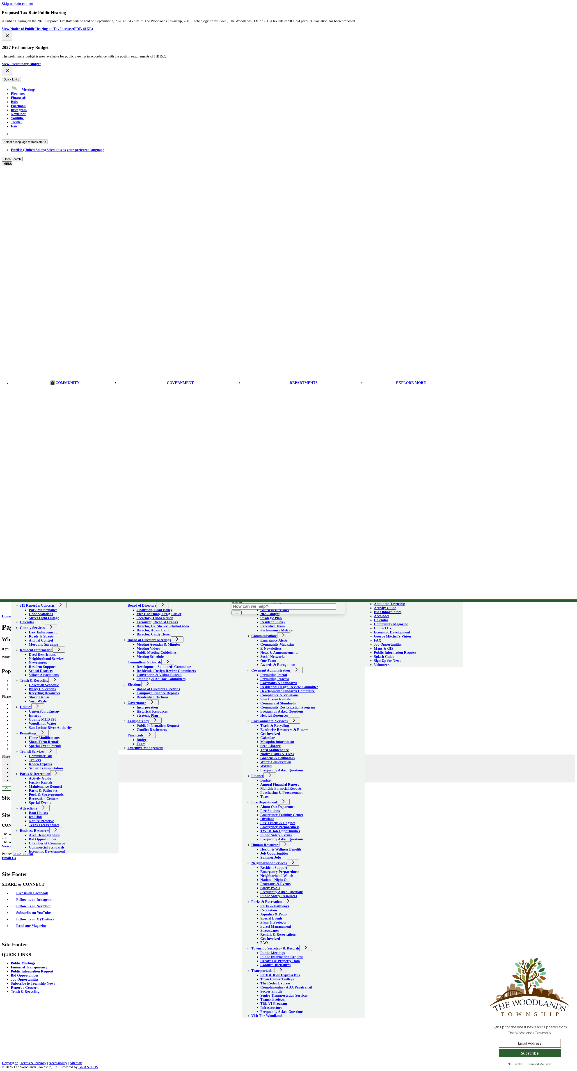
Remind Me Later (540, 1064)
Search (237, 601)
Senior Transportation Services (284, 995)
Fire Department (264, 802)
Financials (135, 735)
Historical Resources (152, 711)
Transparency (138, 721)
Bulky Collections (42, 689)
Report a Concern (25, 987)
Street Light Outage (44, 618)
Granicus (88, 1067)
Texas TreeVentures (44, 825)
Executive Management (145, 748)
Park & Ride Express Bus (280, 975)
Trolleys (35, 760)
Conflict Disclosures (152, 730)
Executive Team (272, 626)
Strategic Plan (147, 715)
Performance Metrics (276, 630)
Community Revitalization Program (287, 707)
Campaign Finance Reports (158, 693)
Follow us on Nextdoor (33, 906)
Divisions (267, 819)
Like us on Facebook (32, 893)
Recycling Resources (44, 693)
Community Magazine (277, 644)
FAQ (264, 943)
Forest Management (275, 926)
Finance (257, 776)
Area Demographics (44, 835)
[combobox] (25, 142)
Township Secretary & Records (275, 948)
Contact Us (382, 628)
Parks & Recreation (35, 774)
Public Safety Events (276, 835)
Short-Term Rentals (44, 742)
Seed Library (270, 746)
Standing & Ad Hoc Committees (161, 679)
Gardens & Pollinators (277, 758)
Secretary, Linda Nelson (155, 618)
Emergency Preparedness (279, 827)
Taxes (141, 744)
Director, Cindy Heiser (154, 634)
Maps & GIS (383, 648)
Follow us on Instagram (34, 899)
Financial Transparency (29, 967)
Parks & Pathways (43, 790)
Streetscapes (269, 930)
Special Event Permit (45, 746)
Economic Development (47, 851)
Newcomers (38, 663)
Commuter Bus (40, 756)
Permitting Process (274, 679)
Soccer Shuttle (271, 991)
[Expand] (17, 599)
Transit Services (32, 751)
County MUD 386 (42, 719)
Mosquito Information (277, 742)
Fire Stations (270, 811)
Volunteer (381, 665)
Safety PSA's (270, 888)
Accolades (381, 616)
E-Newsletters (271, 648)
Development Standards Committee (164, 667)
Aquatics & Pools (273, 914)
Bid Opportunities (42, 839)
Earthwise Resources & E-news (284, 730)
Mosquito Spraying (43, 644)
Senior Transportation (46, 768)
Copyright (10, 1063)
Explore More (411, 383)
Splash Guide (384, 656)
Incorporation (147, 707)
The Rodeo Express (275, 983)
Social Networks (272, 656)
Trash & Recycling (34, 680)
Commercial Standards (46, 847)
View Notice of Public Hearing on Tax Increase (47, 29)
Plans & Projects (273, 922)
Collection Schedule (44, 685)
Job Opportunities (274, 853)
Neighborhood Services (46, 658)
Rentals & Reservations (278, 934)
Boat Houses (38, 813)
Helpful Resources (274, 715)
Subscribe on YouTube (33, 913)
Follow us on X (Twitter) (35, 919)
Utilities (25, 707)
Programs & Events (275, 884)
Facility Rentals (41, 782)
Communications (264, 636)
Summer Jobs (270, 857)
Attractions (28, 808)
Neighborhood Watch (276, 876)
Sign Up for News (387, 661)
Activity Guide (40, 778)
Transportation (263, 970)
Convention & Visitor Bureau (159, 675)
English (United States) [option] (57, 150)
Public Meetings (272, 953)
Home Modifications (44, 738)
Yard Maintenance (274, 750)
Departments (304, 383)
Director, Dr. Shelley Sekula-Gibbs (163, 626)
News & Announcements (279, 652)
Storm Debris (39, 697)
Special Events (40, 803)
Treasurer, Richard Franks (157, 622)
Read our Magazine (31, 926)
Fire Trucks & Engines (277, 823)
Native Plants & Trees (277, 754)
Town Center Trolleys (277, 979)
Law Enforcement (43, 632)
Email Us (9, 858)
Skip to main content (17, 4)
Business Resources (34, 830)
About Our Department (278, 807)
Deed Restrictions (42, 654)
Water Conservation (275, 762)
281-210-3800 (23, 854)
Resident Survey (272, 622)
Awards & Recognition (277, 665)
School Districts (41, 671)
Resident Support (42, 667)
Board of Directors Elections (158, 689)
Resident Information (36, 650)
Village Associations (44, 675)
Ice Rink (35, 817)
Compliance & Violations (279, 695)
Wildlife (266, 766)
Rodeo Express (40, 764)
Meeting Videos (148, 648)
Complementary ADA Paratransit (286, 987)
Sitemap (76, 1063)
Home (6, 616)
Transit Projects (272, 999)
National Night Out (275, 880)
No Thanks (515, 1064)
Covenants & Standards (278, 683)
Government (180, 383)
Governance (137, 703)
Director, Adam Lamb (153, 630)
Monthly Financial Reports (281, 788)
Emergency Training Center (281, 815)
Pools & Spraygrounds (46, 794)
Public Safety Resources (278, 896)
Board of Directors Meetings (149, 640)
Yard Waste (38, 701)
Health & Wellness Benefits (280, 849)
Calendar (27, 622)
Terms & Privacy (33, 1063)
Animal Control (41, 640)
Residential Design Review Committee (289, 687)
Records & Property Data (280, 961)
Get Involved (270, 734)
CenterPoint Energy (44, 711)
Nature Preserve (41, 821)
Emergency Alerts (274, 640)
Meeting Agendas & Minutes (158, 644)
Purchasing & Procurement (281, 792)
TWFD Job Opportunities (280, 831)
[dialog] (529, 1013)
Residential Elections (152, 697)
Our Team (268, 661)
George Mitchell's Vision (392, 636)
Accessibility (58, 1063)
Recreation (268, 910)
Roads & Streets (41, 636)
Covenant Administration (270, 670)
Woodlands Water (42, 723)
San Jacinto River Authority (50, 727)
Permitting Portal (273, 675)
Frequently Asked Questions (281, 711)
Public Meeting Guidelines (156, 652)
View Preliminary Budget (21, 64)
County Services (32, 628)
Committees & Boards (144, 662)
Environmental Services (269, 721)
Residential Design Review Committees (166, 671)
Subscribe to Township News (33, 983)
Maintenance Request (45, 786)
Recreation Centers (43, 798)
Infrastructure (271, 1007)
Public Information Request (158, 725)
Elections (134, 684)
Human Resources (265, 845)
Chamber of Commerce (47, 843)
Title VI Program (273, 1003)
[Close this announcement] (7, 36)
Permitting (28, 733)
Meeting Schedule (150, 656)
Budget (142, 740)
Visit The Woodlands (267, 1016)
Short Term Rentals (275, 699)
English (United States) (57, 134)
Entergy (35, 715)
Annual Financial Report (279, 784)
